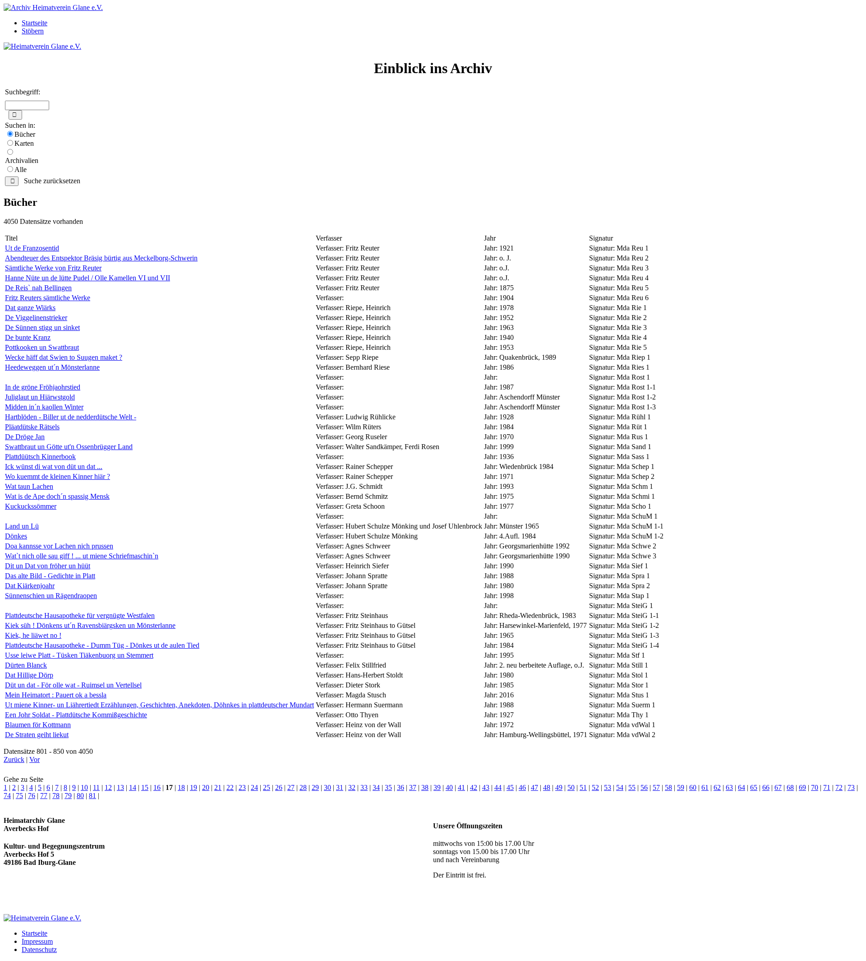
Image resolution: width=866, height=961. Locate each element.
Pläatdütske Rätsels (32, 427)
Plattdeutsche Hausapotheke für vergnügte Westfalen (80, 615)
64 (741, 787)
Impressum (37, 941)
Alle (20, 169)
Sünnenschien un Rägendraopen (51, 595)
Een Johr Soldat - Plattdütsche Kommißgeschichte (76, 715)
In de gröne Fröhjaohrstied (42, 387)
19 (193, 787)
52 (595, 787)
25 (266, 787)
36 (400, 787)
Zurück (14, 759)
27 (291, 787)
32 (351, 787)
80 (80, 795)
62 (717, 787)
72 (839, 787)
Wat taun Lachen (29, 486)
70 (814, 787)
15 (144, 787)
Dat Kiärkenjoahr (30, 586)
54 (619, 787)
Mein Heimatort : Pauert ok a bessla (55, 695)
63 (729, 787)
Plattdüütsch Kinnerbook (40, 456)
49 (558, 787)
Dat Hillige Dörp (29, 675)
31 (339, 787)
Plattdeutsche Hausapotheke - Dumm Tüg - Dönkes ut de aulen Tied (102, 645)
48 (546, 787)
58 (668, 787)
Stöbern (33, 31)
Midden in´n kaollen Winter (44, 407)
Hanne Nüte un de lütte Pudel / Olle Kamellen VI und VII (87, 278)
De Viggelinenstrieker (36, 317)
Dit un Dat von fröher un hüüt (47, 566)
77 (43, 795)
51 (583, 787)
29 (315, 787)
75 (19, 795)
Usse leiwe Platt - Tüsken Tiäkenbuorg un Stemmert (79, 655)
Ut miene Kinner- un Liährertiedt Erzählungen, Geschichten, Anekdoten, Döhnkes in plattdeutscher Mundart (159, 705)
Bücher (24, 134)
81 (92, 795)
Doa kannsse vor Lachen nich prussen (59, 546)
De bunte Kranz (28, 337)
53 (607, 787)
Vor (34, 759)
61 (705, 787)
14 (132, 787)
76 (31, 795)
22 (230, 787)
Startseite (34, 23)
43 (485, 787)
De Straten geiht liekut (37, 734)
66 (765, 787)
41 (461, 787)
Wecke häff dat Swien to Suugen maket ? (63, 357)
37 (412, 787)
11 (96, 787)
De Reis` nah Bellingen (38, 288)
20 (205, 787)
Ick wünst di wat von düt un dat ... (53, 466)
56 (644, 787)
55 (632, 787)
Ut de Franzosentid (32, 248)
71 (826, 787)
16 (157, 787)
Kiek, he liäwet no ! (33, 635)
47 (534, 787)
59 (680, 787)
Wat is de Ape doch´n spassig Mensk (57, 496)
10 (84, 787)
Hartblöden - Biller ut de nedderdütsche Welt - (70, 417)
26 (278, 787)
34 (376, 787)
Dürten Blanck (26, 665)
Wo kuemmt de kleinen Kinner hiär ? (57, 476)
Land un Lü (22, 526)
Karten (24, 143)
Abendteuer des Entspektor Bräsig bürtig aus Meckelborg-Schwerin (101, 258)
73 (851, 787)
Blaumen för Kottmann (38, 725)
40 (449, 787)
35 (388, 787)
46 (522, 787)
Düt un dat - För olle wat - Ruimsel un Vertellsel (73, 685)
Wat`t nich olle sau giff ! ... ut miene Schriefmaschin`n (81, 556)
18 (181, 787)
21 (217, 787)
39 (437, 787)
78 (56, 795)
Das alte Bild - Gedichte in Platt (50, 576)
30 (327, 787)
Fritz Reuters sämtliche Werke (47, 298)
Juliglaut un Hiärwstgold (40, 397)
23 (242, 787)
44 (498, 787)
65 (753, 787)
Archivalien (21, 160)
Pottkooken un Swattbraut (42, 347)
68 (790, 787)
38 (424, 787)
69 (802, 787)
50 (571, 787)
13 (120, 787)
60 (692, 787)
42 (473, 787)
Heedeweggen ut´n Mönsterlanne (52, 367)
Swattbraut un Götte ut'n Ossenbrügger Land (69, 446)
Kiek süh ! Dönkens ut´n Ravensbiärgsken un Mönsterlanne (90, 625)
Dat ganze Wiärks (30, 307)
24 (254, 787)
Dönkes (16, 536)
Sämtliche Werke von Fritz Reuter (53, 268)
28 (303, 787)
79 (68, 795)
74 (7, 795)
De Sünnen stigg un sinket (42, 327)
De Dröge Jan (25, 437)
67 (778, 787)
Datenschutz (39, 949)
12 (108, 787)
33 (364, 787)
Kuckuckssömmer (30, 506)
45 (510, 787)
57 (656, 787)
